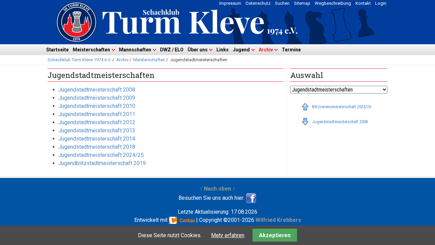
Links (222, 49)
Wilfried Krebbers (278, 220)
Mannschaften (135, 49)
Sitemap (302, 3)
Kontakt (363, 3)
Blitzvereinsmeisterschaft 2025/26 (341, 106)
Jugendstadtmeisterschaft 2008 (96, 89)
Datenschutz (258, 3)
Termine (291, 49)
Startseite (57, 49)
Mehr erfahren (227, 235)
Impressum (230, 3)
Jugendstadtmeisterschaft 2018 (96, 147)
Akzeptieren (275, 235)
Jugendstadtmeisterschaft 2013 (96, 130)
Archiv (266, 49)
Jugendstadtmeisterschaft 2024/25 (101, 155)
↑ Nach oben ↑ (217, 188)
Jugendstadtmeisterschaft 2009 (96, 98)
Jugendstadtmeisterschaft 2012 (96, 122)
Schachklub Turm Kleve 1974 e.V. (79, 59)
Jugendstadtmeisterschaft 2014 (96, 138)
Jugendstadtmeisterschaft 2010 (96, 106)
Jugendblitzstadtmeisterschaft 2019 (102, 163)
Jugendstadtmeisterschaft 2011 (96, 114)
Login (380, 3)
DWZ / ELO (172, 49)
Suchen (282, 3)
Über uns (198, 49)
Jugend (241, 49)
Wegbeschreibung (333, 3)
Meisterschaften (91, 49)
